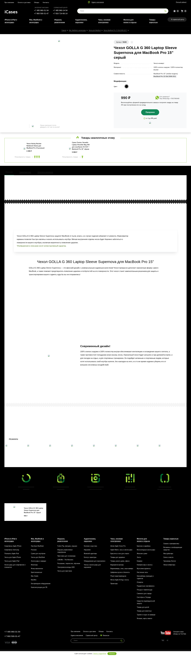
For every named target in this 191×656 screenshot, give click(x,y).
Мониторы (34, 565)
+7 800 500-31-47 (41, 13)
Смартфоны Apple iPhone (12, 546)
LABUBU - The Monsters (65, 560)
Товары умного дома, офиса (119, 561)
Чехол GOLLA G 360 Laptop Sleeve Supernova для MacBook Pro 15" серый (33, 510)
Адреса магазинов (98, 2)
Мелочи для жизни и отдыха (143, 540)
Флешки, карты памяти (144, 618)
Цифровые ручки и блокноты (120, 572)
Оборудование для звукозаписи (94, 561)
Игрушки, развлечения (62, 540)
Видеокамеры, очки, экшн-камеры (121, 568)
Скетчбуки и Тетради (144, 597)
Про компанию (9, 2)
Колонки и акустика (90, 546)
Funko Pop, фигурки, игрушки (67, 546)
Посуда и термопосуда (144, 590)
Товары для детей (143, 607)
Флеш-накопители (37, 568)
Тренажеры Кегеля (169, 561)
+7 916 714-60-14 (60, 13)
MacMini (33, 580)
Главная (63, 30)
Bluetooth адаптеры (90, 553)
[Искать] (165, 11)
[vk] (163, 640)
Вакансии (106, 635)
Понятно (112, 653)
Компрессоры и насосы (144, 565)
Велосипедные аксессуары (146, 550)
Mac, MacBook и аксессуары (77, 30)
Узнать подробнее (99, 653)
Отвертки (140, 582)
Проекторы (114, 583)
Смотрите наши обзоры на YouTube (179, 633)
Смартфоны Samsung (11, 550)
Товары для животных (144, 611)
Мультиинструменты (144, 568)
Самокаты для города (144, 593)
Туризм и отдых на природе (146, 614)
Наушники (87, 550)
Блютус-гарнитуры (90, 557)
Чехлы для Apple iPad (11, 561)
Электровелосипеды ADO (66, 567)
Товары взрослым (170, 539)
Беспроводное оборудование (40, 583)
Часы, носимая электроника (116, 540)
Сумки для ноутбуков (38, 553)
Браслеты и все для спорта (119, 553)
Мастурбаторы (168, 553)
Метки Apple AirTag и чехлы (119, 580)
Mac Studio (34, 576)
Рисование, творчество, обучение (68, 563)
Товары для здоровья (117, 557)
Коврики (139, 561)
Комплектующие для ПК (39, 587)
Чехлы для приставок (64, 571)
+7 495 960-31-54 (41, 10)
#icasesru (13, 439)
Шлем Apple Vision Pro (118, 546)
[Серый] (126, 86)
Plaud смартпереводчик (118, 576)
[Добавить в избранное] (131, 42)
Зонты (139, 557)
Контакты (46, 2)
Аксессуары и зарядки (38, 561)
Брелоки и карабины (143, 546)
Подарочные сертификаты (145, 586)
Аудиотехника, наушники (90, 540)
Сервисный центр (91, 635)
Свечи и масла (168, 557)
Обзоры (36, 2)
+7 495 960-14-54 (60, 10)
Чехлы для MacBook (95, 30)
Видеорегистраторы (117, 565)
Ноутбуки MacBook (37, 546)
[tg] (167, 640)
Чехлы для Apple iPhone (12, 557)
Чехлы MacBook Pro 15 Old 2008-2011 (115, 30)
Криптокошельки (36, 572)
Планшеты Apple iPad (11, 553)
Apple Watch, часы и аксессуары (121, 550)
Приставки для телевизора (66, 556)
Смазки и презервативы (171, 543)
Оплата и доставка (24, 2)
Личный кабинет (181, 2)
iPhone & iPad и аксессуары (10, 540)
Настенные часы (142, 572)
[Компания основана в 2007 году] (12, 11)
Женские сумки (142, 553)
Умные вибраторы (169, 565)
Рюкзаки (34, 550)
